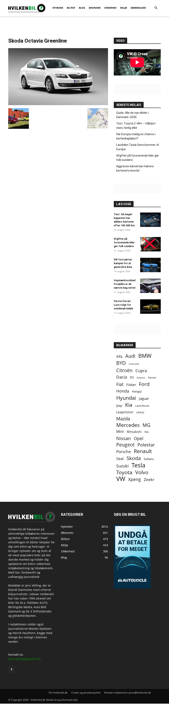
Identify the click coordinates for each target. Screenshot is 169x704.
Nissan (123, 438)
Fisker (131, 384)
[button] (156, 8)
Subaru (149, 459)
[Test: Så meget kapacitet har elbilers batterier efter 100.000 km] (150, 220)
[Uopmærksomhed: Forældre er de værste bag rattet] (150, 286)
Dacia (121, 377)
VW (120, 478)
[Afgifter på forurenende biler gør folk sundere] (150, 244)
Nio (146, 432)
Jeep (119, 405)
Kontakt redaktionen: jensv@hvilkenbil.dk (127, 692)
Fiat (119, 384)
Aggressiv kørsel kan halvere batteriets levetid (135, 168)
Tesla (138, 465)
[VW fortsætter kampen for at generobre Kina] (150, 265)
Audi (130, 356)
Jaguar (144, 398)
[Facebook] (11, 669)
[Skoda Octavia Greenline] (58, 104)
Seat (120, 459)
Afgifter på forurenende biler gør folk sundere (137, 157)
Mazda (123, 418)
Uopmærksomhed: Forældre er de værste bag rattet (125, 284)
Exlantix (141, 377)
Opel (138, 438)
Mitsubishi (134, 432)
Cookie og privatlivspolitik (85, 692)
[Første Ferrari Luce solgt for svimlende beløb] (150, 306)
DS (132, 377)
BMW (144, 356)
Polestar (146, 445)
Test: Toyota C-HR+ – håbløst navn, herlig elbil (136, 125)
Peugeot (125, 445)
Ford (144, 384)
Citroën (124, 370)
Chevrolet (134, 363)
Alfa (119, 356)
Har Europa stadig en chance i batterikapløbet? (135, 136)
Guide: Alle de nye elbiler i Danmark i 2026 (132, 115)
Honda (122, 391)
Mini (120, 431)
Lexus (140, 412)
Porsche (123, 452)
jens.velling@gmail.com (24, 659)
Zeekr (149, 479)
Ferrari (152, 377)
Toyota (124, 472)
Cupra (141, 370)
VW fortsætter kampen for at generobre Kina (123, 263)
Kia (128, 405)
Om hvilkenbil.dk (58, 692)
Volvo (141, 472)
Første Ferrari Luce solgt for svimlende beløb (123, 305)
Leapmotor (125, 412)
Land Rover (142, 406)
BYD (121, 363)
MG (146, 425)
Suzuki (122, 466)
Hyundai (126, 398)
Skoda (134, 458)
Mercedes (128, 425)
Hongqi (137, 391)
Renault (143, 451)
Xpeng (134, 479)
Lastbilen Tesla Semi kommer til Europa (137, 147)
